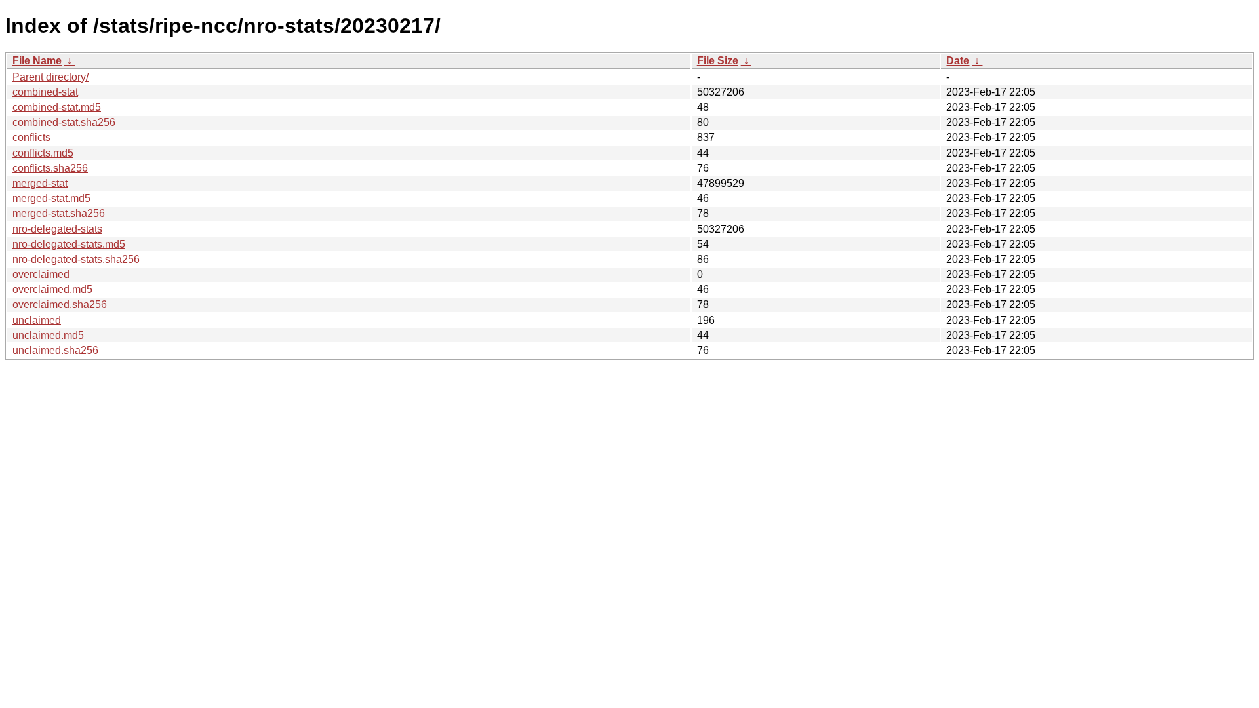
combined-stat (45, 92)
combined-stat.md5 (56, 107)
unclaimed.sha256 (55, 350)
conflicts (31, 137)
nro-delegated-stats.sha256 (76, 259)
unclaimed (36, 320)
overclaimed (41, 274)
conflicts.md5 (42, 153)
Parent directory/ (50, 77)
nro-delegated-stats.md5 (68, 244)
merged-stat (40, 183)
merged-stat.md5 (51, 198)
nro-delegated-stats (57, 229)
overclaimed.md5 (52, 289)
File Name (37, 60)
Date (957, 60)
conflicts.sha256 (50, 168)
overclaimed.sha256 (59, 304)
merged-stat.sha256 (58, 213)
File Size (717, 60)
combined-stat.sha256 (63, 122)
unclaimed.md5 (48, 335)
